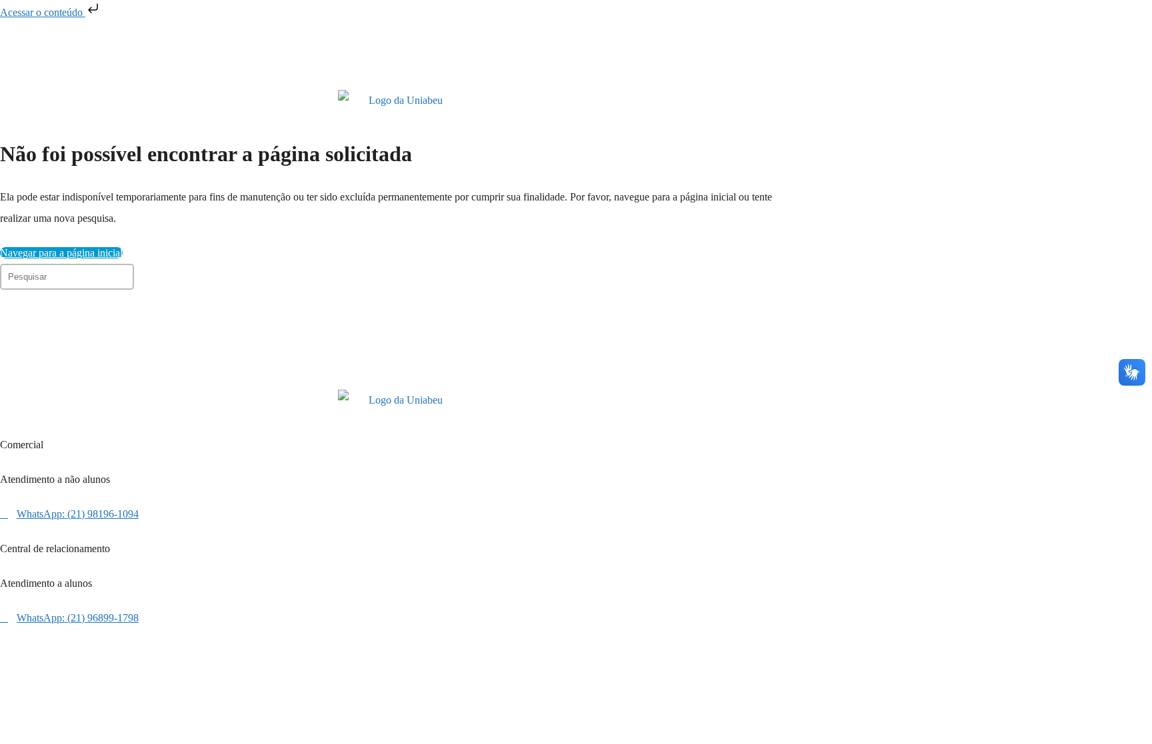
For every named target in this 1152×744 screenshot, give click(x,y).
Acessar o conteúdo (42, 12)
